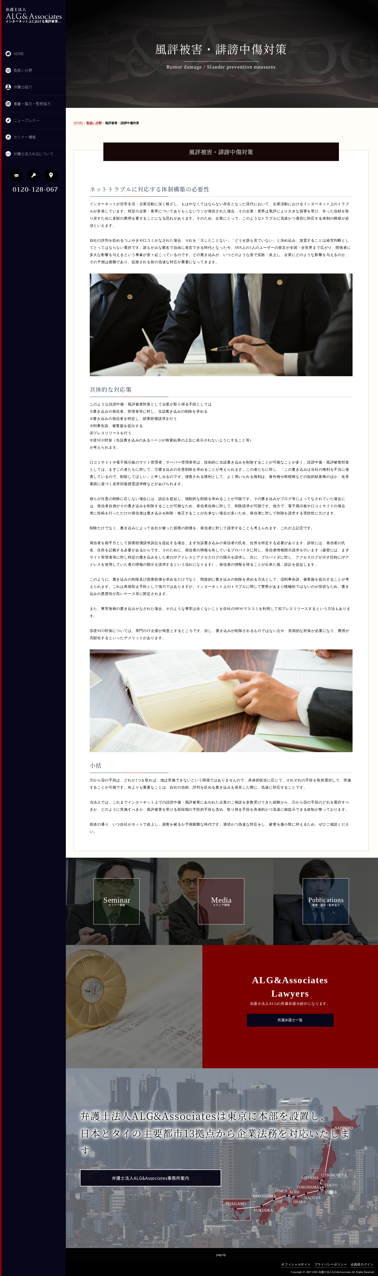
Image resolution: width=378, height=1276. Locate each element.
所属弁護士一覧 (290, 1020)
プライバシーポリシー (330, 1264)
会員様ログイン (362, 1264)
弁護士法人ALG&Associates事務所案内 (150, 1178)
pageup (221, 1254)
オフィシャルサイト (296, 1264)
